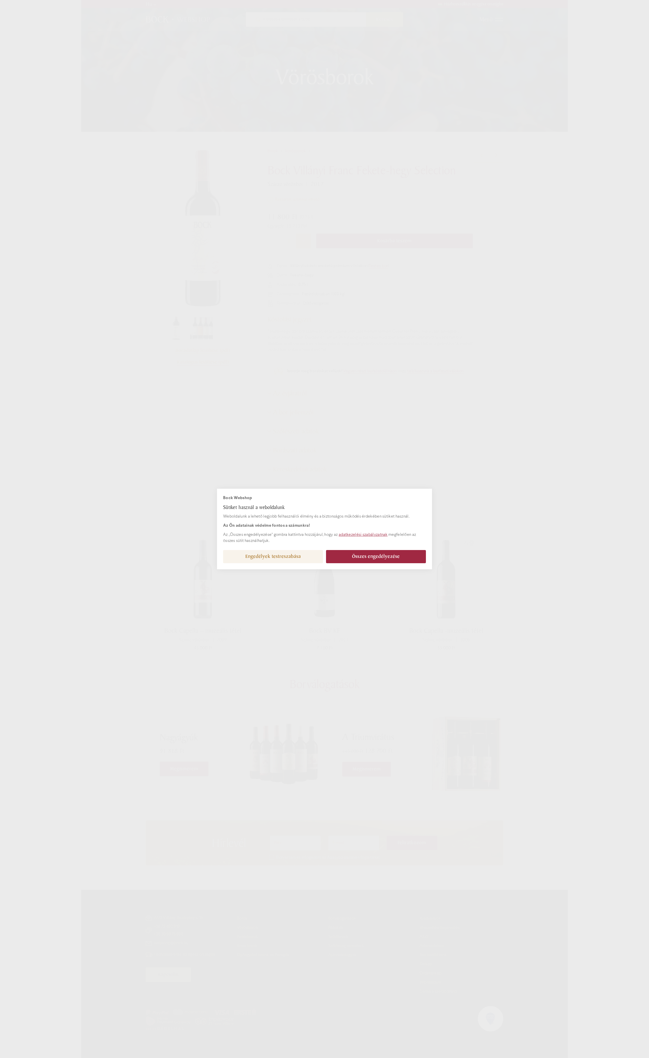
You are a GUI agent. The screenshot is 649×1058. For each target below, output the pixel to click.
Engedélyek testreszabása (273, 556)
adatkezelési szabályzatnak (363, 535)
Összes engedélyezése (376, 556)
